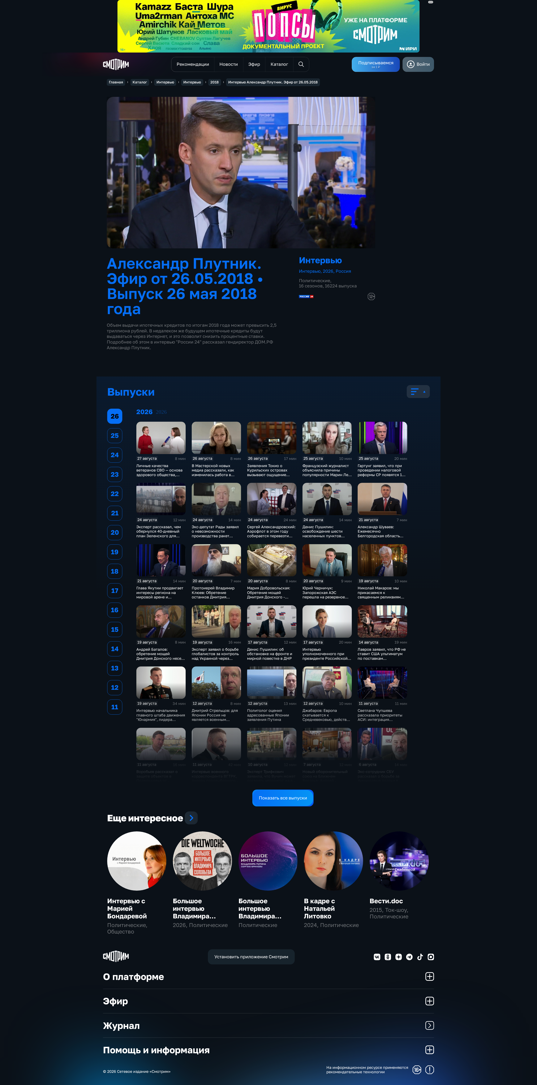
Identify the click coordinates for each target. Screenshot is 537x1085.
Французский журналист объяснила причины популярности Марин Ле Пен (325, 472)
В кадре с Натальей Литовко (319, 908)
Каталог (140, 82)
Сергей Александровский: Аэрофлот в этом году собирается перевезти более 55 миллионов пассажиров (271, 535)
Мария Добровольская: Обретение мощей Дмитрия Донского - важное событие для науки (268, 597)
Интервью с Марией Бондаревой (127, 908)
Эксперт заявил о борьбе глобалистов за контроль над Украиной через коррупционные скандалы (216, 656)
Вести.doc (386, 901)
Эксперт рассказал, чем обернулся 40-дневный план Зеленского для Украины (158, 533)
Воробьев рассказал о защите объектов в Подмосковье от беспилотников (157, 778)
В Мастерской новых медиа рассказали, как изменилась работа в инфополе (213, 472)
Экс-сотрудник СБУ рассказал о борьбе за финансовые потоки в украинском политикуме (381, 778)
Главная (116, 82)
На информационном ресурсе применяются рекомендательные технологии (367, 1069)
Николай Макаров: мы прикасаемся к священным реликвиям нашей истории (379, 595)
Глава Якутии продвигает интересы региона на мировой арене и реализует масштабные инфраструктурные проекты (159, 599)
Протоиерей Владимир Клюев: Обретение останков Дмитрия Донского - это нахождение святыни (213, 597)
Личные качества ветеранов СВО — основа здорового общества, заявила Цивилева (159, 472)
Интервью (165, 82)
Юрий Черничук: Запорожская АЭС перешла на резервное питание (323, 595)
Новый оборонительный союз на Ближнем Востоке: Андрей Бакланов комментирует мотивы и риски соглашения (325, 783)
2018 (214, 82)
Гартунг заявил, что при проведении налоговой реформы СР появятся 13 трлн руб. (381, 472)
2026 (328, 271)
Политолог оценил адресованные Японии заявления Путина (268, 715)
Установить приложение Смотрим (251, 956)
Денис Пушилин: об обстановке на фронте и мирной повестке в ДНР (269, 654)
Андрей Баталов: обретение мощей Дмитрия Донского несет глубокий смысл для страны (159, 658)
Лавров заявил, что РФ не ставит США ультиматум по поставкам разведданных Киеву (382, 656)
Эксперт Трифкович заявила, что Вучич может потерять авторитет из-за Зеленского (271, 778)
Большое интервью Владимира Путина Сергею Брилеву (263, 916)
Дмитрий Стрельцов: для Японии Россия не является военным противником (215, 717)
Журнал (121, 1025)
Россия (343, 271)
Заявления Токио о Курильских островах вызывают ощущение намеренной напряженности (267, 474)
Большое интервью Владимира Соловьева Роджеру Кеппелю (191, 919)
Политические (314, 280)
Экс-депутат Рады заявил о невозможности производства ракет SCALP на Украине (215, 533)
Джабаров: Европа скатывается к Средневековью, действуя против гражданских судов (326, 719)
